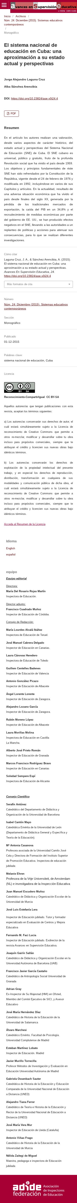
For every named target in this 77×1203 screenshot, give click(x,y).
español (10, 554)
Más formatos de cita (19, 284)
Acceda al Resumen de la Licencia (24, 524)
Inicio (7, 16)
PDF (13, 113)
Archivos (21, 16)
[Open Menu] (4, 5)
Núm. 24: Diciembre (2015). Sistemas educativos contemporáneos (33, 22)
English (10, 548)
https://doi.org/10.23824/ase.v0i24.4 (34, 98)
